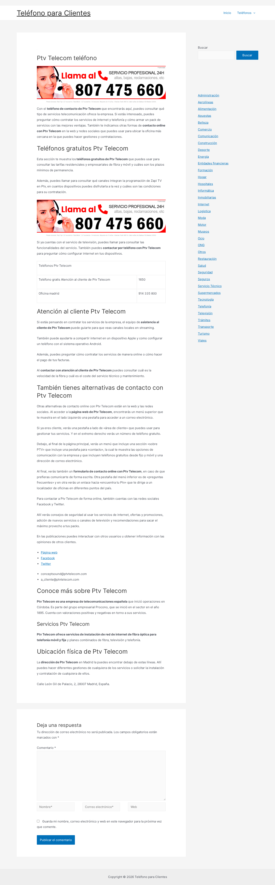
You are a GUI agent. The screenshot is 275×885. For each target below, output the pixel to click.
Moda (202, 218)
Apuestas (204, 116)
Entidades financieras (213, 163)
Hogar (202, 177)
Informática (206, 190)
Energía (203, 157)
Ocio (201, 238)
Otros (202, 252)
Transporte (206, 327)
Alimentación (207, 109)
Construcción (207, 143)
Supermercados (209, 293)
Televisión (205, 313)
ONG (201, 245)
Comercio (205, 129)
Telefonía (204, 306)
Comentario (46, 748)
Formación (205, 170)
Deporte (204, 150)
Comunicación (208, 136)
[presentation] (253, 13)
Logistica (204, 211)
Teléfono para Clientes (54, 13)
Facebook (48, 558)
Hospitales (205, 184)
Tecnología (206, 299)
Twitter (46, 564)
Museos (203, 231)
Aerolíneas (205, 102)
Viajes (202, 340)
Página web (49, 552)
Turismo (204, 333)
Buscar (203, 47)
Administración (208, 95)
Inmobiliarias (207, 197)
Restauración (207, 259)
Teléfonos (244, 13)
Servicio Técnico (210, 286)
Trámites (204, 320)
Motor (202, 225)
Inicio (227, 13)
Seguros (204, 279)
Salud (202, 265)
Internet (203, 204)
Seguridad (205, 272)
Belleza (203, 122)
